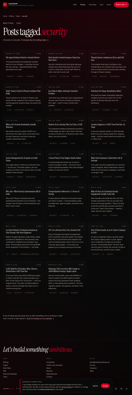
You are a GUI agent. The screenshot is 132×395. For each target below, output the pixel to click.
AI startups (64, 76)
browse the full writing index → (35, 40)
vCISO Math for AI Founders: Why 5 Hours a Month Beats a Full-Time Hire (21, 270)
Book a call (121, 4)
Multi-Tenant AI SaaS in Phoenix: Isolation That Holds (23, 92)
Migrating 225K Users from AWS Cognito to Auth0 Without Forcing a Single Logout (64, 270)
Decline (95, 386)
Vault (101, 4)
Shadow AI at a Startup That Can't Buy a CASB (65, 124)
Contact (49, 377)
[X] (116, 388)
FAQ (4, 371)
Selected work (51, 374)
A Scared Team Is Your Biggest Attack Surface (64, 158)
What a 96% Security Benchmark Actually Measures (21, 125)
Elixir (94, 76)
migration (64, 293)
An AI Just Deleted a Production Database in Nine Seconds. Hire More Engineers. (21, 231)
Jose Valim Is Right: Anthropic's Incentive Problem (63, 92)
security (10, 76)
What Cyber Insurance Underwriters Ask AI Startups (106, 159)
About (109, 4)
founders (30, 76)
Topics (18, 16)
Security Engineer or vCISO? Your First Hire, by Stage (108, 125)
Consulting (92, 4)
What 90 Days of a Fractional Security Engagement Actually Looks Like (104, 192)
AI (50, 110)
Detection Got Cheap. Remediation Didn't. (106, 91)
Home (5, 16)
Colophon (93, 368)
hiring (112, 143)
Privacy (92, 365)
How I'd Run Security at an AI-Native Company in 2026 (108, 231)
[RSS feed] (126, 388)
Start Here (7, 368)
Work (75, 4)
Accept (105, 386)
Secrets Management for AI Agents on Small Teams (21, 159)
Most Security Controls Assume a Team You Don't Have (64, 59)
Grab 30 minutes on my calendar (40, 318)
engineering (115, 76)
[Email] (121, 388)
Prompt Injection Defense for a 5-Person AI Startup (63, 192)
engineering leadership (69, 177)
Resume (49, 371)
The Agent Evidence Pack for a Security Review (22, 57)
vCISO (115, 110)
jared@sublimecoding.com (100, 362)
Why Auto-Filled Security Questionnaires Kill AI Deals (23, 192)
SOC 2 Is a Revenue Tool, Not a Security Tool (64, 230)
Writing (82, 4)
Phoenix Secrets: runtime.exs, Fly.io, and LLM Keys (107, 59)
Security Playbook (10, 374)
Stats (92, 371)
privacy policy (67, 387)
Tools (5, 377)
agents (20, 76)
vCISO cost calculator (54, 365)
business (74, 293)
